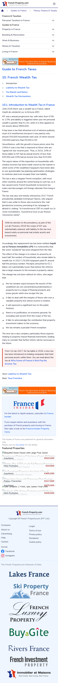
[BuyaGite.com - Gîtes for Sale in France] (29, 632)
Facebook (10, 551)
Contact (4, 541)
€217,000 (49, 481)
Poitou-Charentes (12, 481)
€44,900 (50, 465)
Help (3, 537)
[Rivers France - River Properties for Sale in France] (29, 648)
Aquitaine (8, 458)
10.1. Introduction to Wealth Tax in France (28, 105)
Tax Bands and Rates (17, 92)
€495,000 (49, 473)
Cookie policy (35, 542)
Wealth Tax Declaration (18, 96)
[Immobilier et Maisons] (29, 674)
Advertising (6, 533)
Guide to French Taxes (19, 69)
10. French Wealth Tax (19, 77)
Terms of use (35, 530)
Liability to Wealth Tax (18, 87)
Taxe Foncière (15, 378)
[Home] (2, 10)
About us (5, 529)
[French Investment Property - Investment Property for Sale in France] (29, 661)
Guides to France (19, 10)
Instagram (10, 555)
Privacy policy (35, 534)
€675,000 (49, 485)
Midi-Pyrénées (11, 465)
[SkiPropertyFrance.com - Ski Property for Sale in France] (29, 590)
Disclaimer (20, 445)
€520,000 (49, 458)
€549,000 (49, 493)
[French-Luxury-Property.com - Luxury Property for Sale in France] (29, 612)
